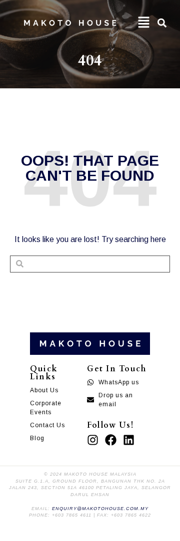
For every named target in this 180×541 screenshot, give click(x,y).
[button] (144, 22)
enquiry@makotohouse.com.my (100, 508)
